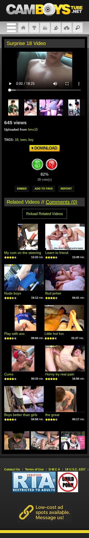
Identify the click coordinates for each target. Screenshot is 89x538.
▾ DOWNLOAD (44, 148)
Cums (8, 374)
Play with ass (14, 334)
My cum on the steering (22, 253)
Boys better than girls (20, 415)
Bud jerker (53, 293)
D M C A (54, 469)
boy (31, 140)
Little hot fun (54, 334)
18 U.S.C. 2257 (75, 469)
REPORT (66, 188)
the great (52, 415)
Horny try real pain (59, 374)
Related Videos (23, 202)
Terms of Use (34, 469)
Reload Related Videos (44, 214)
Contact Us (12, 469)
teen (23, 140)
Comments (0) (61, 202)
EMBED (22, 188)
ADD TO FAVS (44, 188)
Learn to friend (56, 253)
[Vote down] (51, 165)
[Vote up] (37, 165)
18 (16, 140)
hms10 (33, 129)
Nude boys (12, 293)
